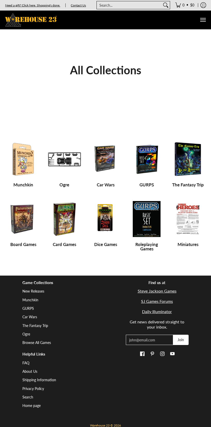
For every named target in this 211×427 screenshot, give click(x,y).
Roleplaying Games (146, 246)
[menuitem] (184, 5)
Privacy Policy (33, 388)
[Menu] (203, 20)
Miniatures (188, 244)
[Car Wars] (105, 159)
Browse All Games (36, 342)
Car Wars (106, 184)
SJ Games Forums (157, 301)
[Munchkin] (23, 159)
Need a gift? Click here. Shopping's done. (32, 5)
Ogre (64, 184)
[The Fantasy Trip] (188, 159)
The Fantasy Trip (188, 184)
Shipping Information (39, 380)
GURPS (146, 184)
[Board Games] (23, 219)
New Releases (33, 291)
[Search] (166, 5)
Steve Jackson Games (157, 290)
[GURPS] (147, 159)
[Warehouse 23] (31, 20)
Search (27, 397)
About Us (29, 371)
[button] (142, 354)
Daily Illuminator (157, 311)
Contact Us (78, 5)
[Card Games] (64, 219)
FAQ (25, 363)
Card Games (64, 244)
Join (181, 340)
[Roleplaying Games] (147, 219)
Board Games (23, 244)
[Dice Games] (105, 219)
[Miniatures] (188, 219)
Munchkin (23, 184)
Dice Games (105, 244)
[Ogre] (64, 159)
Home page (31, 405)
